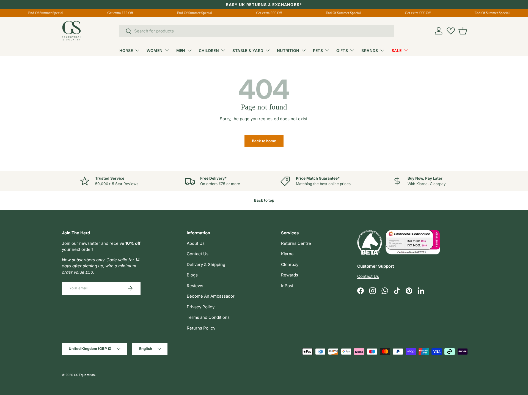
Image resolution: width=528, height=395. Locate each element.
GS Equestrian (84, 375)
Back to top (264, 200)
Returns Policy (201, 328)
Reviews (195, 285)
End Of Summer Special (44, 13)
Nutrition (288, 50)
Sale (397, 50)
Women (155, 50)
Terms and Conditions (208, 317)
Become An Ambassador (211, 296)
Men (180, 50)
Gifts (342, 50)
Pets (318, 50)
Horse (126, 50)
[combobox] (256, 31)
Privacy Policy (201, 306)
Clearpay (289, 264)
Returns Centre (296, 243)
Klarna (287, 253)
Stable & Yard (247, 50)
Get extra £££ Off (119, 13)
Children (209, 50)
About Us (196, 243)
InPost (287, 285)
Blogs (192, 275)
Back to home (264, 141)
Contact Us (197, 253)
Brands (369, 50)
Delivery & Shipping (206, 264)
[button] (463, 31)
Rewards (289, 275)
